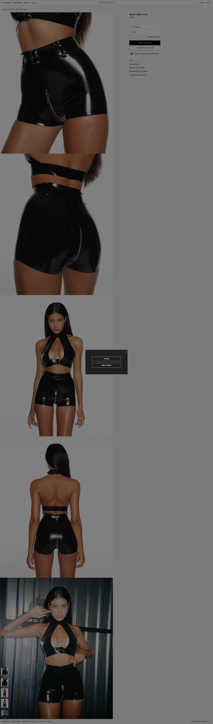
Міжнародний (106, 365)
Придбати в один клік (145, 48)
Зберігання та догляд (136, 67)
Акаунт (202, 3)
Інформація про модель (137, 75)
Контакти (26, 721)
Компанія (5, 721)
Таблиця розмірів (154, 37)
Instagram (34, 721)
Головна (4, 9)
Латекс (10, 9)
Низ (13, 9)
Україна (106, 359)
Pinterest (43, 721)
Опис (131, 60)
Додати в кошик (145, 43)
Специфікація (134, 64)
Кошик (208, 3)
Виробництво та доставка (138, 71)
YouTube (49, 721)
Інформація (16, 721)
